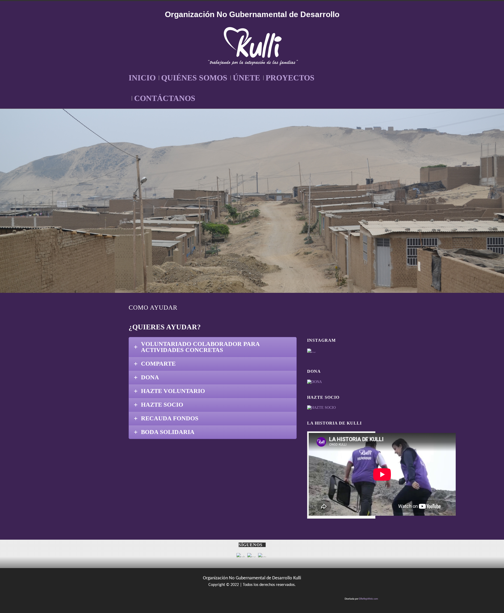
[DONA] (314, 382)
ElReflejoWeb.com (368, 598)
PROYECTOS (290, 77)
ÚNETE (246, 77)
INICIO (142, 77)
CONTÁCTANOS (164, 98)
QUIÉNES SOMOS (194, 77)
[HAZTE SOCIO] (321, 408)
